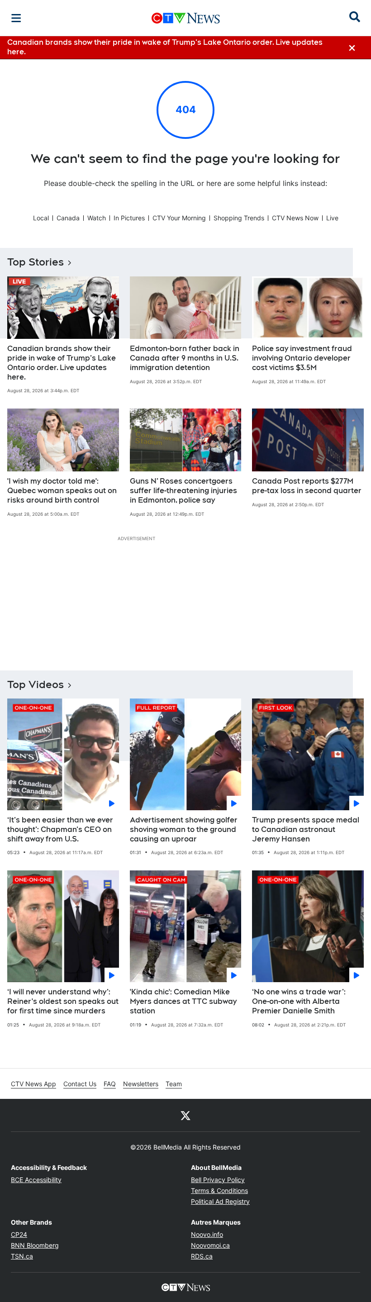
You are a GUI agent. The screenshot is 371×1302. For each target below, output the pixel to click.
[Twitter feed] (185, 1115)
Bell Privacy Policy (218, 1179)
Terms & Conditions (219, 1190)
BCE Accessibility (36, 1179)
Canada (68, 218)
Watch (96, 218)
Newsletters (140, 1084)
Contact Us (79, 1084)
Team (174, 1084)
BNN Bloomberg (35, 1245)
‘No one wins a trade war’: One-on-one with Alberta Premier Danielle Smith (299, 1001)
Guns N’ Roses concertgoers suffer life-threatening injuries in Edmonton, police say (183, 490)
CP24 (19, 1234)
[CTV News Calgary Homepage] (186, 18)
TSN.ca (22, 1256)
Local (41, 218)
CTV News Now (295, 218)
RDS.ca (202, 1256)
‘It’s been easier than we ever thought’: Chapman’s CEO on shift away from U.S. (60, 829)
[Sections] (16, 18)
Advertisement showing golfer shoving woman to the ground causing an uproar (184, 829)
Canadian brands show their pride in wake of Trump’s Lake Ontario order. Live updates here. (61, 362)
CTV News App (33, 1084)
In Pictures (129, 218)
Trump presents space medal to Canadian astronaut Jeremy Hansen (305, 829)
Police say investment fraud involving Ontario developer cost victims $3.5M (302, 358)
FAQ (110, 1084)
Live (332, 218)
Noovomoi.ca (210, 1245)
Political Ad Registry (220, 1201)
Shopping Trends (239, 218)
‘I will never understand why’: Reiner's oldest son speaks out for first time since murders (63, 1001)
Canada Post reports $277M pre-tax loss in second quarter (306, 486)
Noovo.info (207, 1234)
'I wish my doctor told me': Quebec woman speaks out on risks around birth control (62, 490)
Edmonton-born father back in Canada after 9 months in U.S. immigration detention (184, 358)
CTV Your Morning (179, 218)
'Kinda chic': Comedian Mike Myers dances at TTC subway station (183, 1001)
